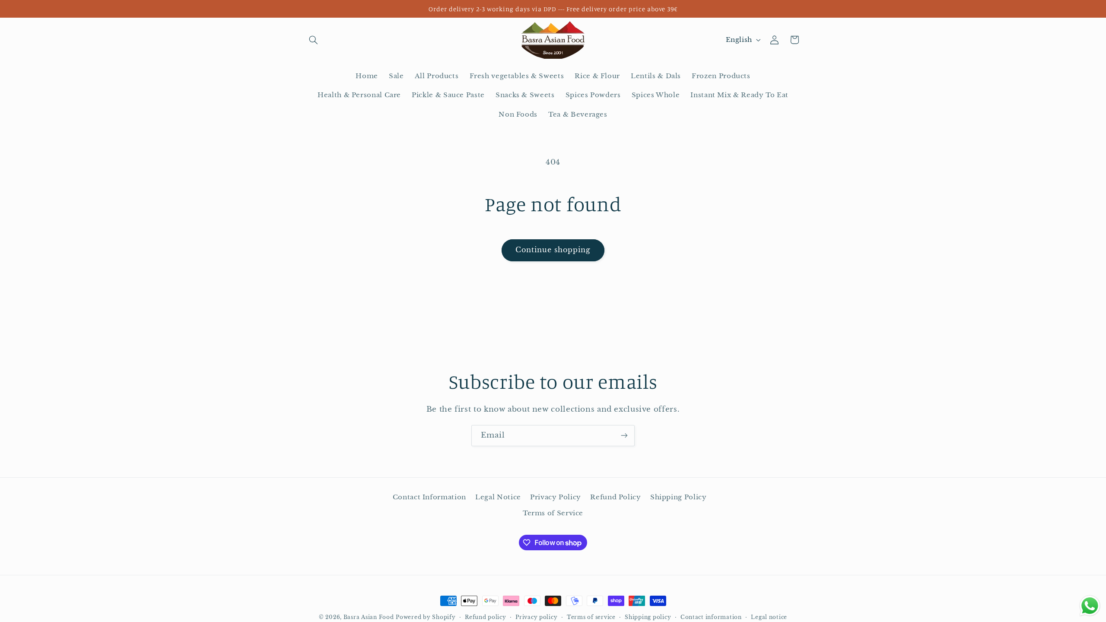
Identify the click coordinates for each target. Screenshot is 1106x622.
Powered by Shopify (425, 617)
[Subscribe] (624, 435)
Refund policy (485, 617)
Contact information (711, 617)
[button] (314, 40)
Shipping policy (648, 617)
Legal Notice (498, 497)
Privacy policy (536, 617)
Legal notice (769, 617)
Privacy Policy (555, 497)
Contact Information (429, 497)
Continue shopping (553, 250)
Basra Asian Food (368, 617)
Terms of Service (553, 513)
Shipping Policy (678, 497)
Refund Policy (615, 497)
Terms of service (591, 617)
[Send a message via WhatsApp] (1090, 606)
